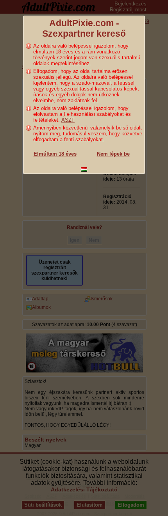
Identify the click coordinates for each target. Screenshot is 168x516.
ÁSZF (68, 120)
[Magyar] (84, 169)
